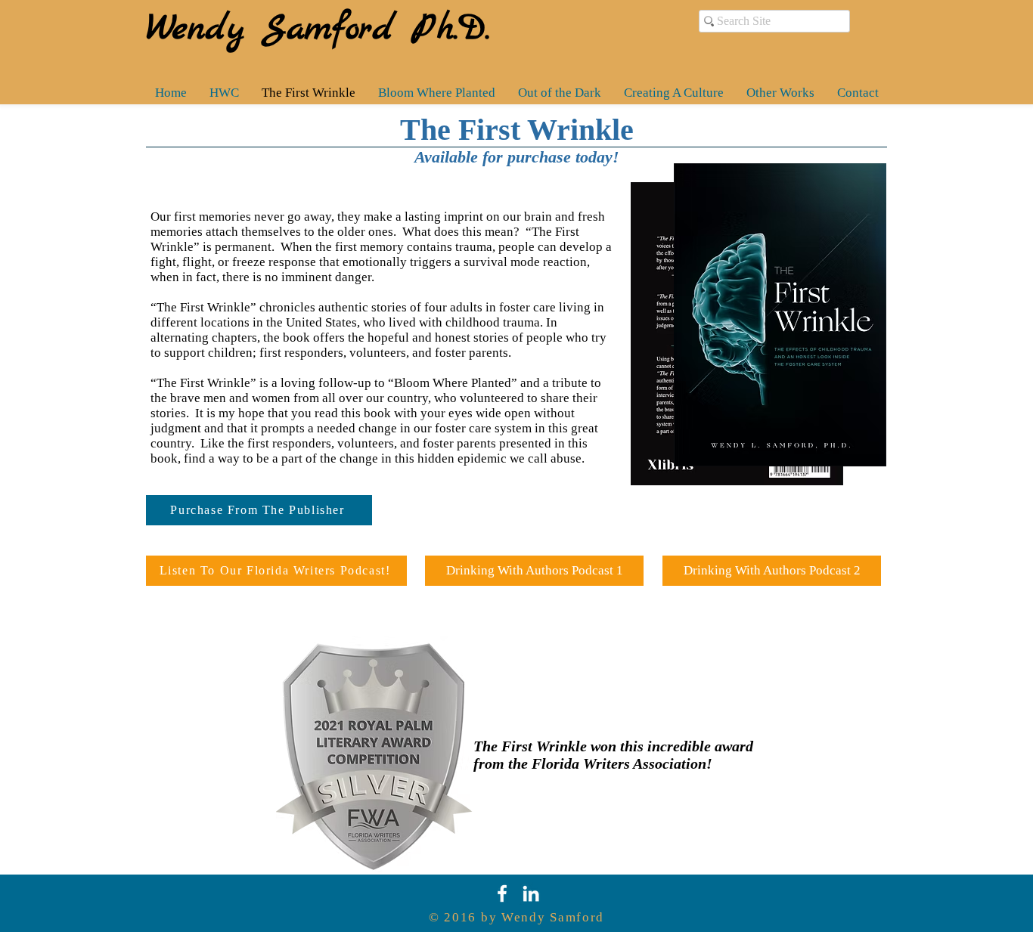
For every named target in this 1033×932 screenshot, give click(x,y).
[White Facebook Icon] (502, 893)
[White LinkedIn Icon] (531, 893)
